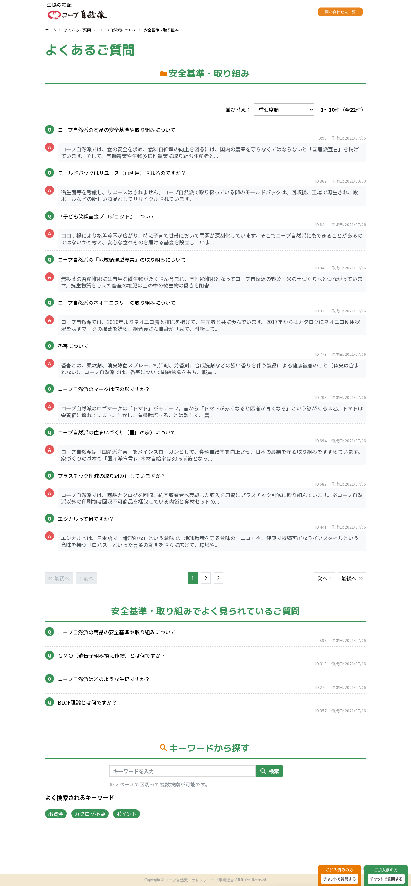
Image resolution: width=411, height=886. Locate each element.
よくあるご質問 (77, 29)
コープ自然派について (117, 29)
